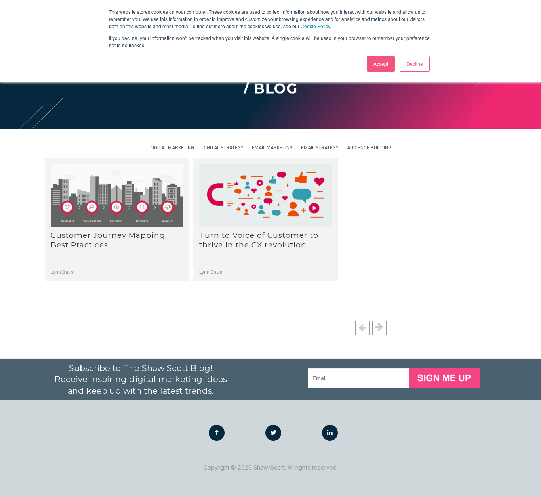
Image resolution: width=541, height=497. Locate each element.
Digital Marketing (172, 148)
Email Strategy (320, 148)
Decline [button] (414, 63)
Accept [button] (380, 63)
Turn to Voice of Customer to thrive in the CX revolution (258, 240)
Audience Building (369, 148)
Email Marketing (272, 148)
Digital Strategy (223, 148)
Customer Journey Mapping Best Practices (108, 240)
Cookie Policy (315, 26)
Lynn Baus (62, 272)
